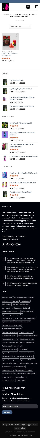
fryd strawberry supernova (10, 360)
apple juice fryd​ (25, 301)
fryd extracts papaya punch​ (10, 339)
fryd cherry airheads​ (27, 311)
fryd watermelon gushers (9, 363)
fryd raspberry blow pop (27, 353)
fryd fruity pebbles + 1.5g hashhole (12, 346)
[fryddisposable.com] (12, 7)
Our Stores (17, 432)
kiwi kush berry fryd (8, 370)
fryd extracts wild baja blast (10, 342)
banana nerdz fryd (7, 308)
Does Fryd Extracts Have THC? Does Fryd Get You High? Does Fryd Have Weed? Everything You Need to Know (22, 269)
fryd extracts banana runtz (23, 322)
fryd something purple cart (25, 356)
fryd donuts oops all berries (10, 318)
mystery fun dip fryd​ (8, 377)
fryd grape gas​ (23, 349)
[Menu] (28, 7)
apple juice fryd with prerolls (10, 301)
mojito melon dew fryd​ (9, 373)
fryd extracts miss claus (9, 335)
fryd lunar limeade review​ (10, 353)
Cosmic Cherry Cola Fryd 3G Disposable (9, 54)
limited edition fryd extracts (24, 370)
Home (6, 14)
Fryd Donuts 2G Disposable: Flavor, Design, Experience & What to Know (20, 277)
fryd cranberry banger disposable (12, 315)
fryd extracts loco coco (26, 332)
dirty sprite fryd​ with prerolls (10, 311)
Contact (31, 432)
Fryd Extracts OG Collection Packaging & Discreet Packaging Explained (22, 284)
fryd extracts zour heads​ (27, 342)
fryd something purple (8, 356)
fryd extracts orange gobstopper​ (27, 335)
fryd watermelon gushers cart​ (28, 363)
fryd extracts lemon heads (10, 332)
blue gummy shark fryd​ (22, 308)
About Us (8, 432)
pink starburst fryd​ (21, 377)
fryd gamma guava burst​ (9, 349)
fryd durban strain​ (7, 322)
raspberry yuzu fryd (8, 380)
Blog (25, 432)
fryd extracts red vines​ (27, 339)
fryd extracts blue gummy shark (11, 325)
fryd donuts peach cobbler (28, 318)
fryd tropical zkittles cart (27, 360)
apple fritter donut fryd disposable (24, 297)
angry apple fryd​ (7, 297)
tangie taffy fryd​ (20, 380)
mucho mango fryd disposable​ (26, 373)
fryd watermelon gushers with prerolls (13, 367)
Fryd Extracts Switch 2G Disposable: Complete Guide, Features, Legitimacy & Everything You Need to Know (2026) (21, 260)
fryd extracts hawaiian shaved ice (12, 329)
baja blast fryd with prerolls (21, 304)
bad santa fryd (6, 304)
